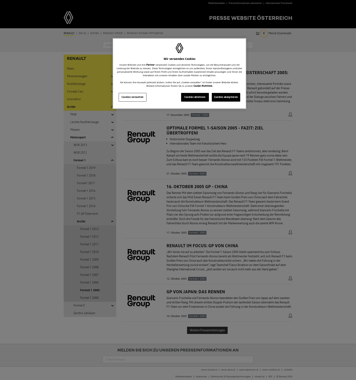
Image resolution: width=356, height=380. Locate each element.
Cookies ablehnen (194, 97)
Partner (150, 64)
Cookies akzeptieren (226, 97)
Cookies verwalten (133, 97)
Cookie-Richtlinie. (203, 86)
